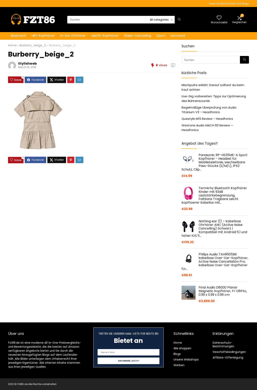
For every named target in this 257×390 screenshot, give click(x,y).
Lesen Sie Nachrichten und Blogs (229, 3)
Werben (179, 365)
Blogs (177, 354)
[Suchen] (179, 19)
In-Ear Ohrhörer (73, 35)
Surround (178, 35)
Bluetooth (18, 35)
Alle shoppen (182, 348)
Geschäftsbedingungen (229, 352)
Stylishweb (27, 63)
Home (12, 45)
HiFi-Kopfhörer (43, 35)
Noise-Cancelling (137, 35)
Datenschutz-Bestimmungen (223, 344)
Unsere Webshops (186, 360)
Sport (160, 35)
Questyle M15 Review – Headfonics (207, 119)
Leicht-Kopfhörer (105, 35)
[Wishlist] (219, 18)
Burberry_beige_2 (33, 45)
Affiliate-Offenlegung (228, 357)
